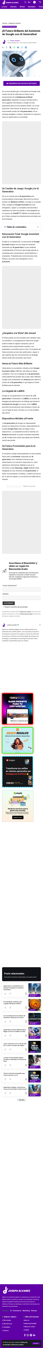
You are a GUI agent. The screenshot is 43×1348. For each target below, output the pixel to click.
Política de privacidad (26, 614)
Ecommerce (17, 1310)
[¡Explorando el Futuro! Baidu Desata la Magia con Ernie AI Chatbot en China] (34, 1033)
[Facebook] (25, 1335)
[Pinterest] (31, 1335)
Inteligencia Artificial (15, 23)
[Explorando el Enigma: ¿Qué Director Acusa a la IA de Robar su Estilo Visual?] (34, 1090)
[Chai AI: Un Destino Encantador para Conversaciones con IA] (34, 1076)
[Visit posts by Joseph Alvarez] (4, 42)
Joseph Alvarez (15, 40)
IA (11, 1310)
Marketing (26, 1310)
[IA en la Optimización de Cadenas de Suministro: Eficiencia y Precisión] (34, 1019)
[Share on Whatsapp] (14, 47)
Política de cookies (17, 1344)
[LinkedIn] (34, 1335)
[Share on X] (10, 47)
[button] (36, 1343)
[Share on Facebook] (6, 47)
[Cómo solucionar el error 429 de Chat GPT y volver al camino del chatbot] (34, 1047)
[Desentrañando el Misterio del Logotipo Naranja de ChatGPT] (34, 1005)
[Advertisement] (21, 15)
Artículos (4, 23)
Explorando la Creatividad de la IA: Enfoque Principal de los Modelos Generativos (13, 987)
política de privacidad (20, 607)
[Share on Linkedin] (18, 47)
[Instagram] (27, 1335)
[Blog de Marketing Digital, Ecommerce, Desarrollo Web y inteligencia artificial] (11, 2)
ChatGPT (32, 1010)
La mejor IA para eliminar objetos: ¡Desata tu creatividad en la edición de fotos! (14, 1059)
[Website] (40, 625)
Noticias (34, 1310)
